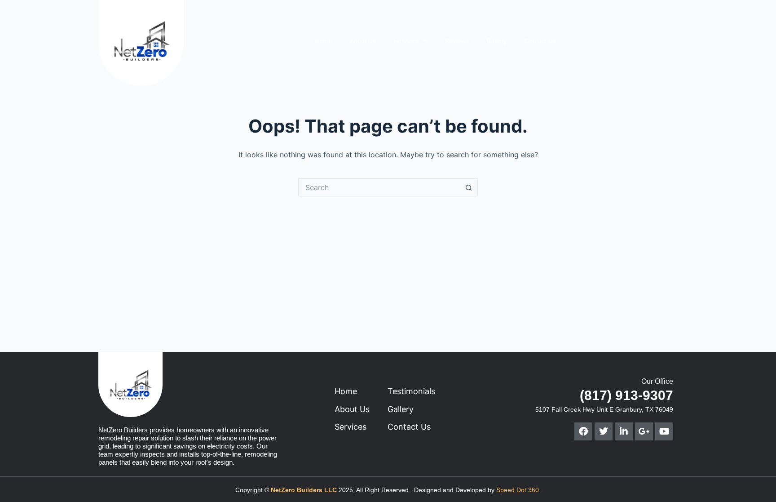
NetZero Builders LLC (304, 489)
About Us (363, 40)
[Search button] (469, 187)
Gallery (496, 40)
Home (323, 40)
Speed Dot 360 (517, 489)
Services (406, 40)
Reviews (456, 40)
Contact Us (540, 40)
